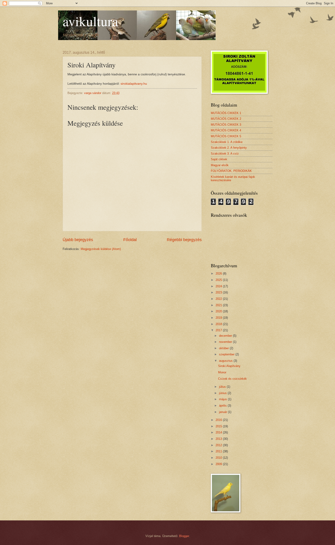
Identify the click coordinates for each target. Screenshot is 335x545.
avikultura (90, 21)
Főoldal (130, 239)
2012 (219, 445)
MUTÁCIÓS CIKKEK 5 (226, 136)
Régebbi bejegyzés (184, 239)
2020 (219, 311)
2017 (219, 330)
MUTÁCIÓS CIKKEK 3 (226, 124)
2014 (219, 432)
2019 (219, 317)
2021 (219, 305)
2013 (219, 439)
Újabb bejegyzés (78, 239)
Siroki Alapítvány (229, 366)
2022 (219, 299)
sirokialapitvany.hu (134, 83)
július (223, 386)
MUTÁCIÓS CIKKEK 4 (226, 130)
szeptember (227, 354)
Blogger (184, 536)
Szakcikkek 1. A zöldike (226, 142)
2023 (219, 292)
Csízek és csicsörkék (232, 378)
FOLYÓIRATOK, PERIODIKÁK (231, 171)
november (226, 342)
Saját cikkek (219, 159)
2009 (219, 464)
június (223, 393)
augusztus (226, 360)
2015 (219, 426)
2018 (219, 324)
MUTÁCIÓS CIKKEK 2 (226, 118)
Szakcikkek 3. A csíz (225, 153)
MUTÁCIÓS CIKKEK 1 (226, 113)
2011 (219, 451)
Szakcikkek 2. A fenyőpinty (229, 147)
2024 (219, 286)
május (223, 399)
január (223, 412)
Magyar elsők (220, 165)
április (223, 405)
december (226, 335)
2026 (219, 273)
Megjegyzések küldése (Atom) (101, 249)
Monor (222, 372)
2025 (219, 280)
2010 (219, 457)
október (224, 348)
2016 (219, 420)
